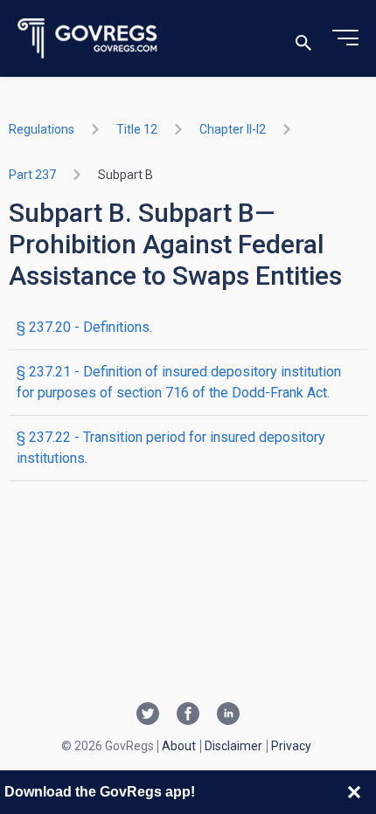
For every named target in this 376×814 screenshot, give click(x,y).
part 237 (32, 175)
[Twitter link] (147, 715)
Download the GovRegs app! (99, 791)
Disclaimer (233, 746)
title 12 (136, 129)
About (179, 746)
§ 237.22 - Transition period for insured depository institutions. (171, 447)
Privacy (291, 746)
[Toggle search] (303, 39)
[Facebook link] (188, 715)
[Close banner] (354, 792)
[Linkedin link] (228, 715)
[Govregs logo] (87, 38)
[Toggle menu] (345, 38)
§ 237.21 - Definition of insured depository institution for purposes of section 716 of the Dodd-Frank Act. (179, 382)
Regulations (41, 129)
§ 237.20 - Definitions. (84, 327)
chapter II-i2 (232, 129)
